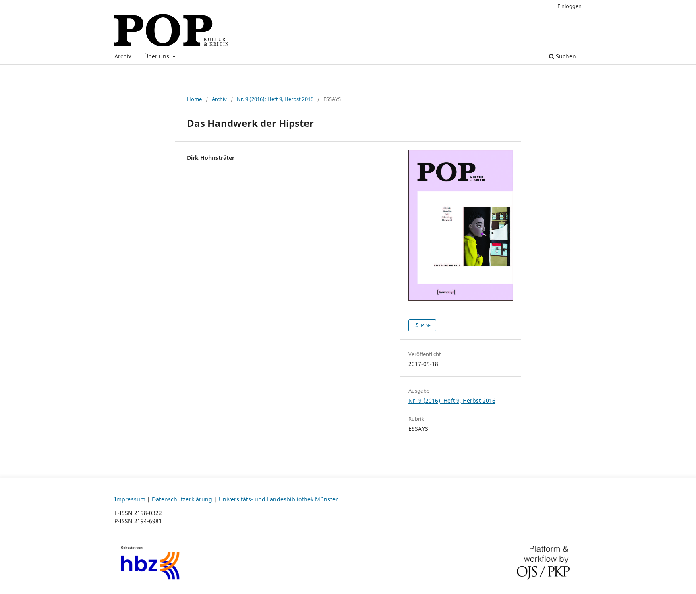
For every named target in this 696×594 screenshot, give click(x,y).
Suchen (565, 56)
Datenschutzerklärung (182, 499)
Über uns (157, 56)
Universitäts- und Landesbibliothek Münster (278, 499)
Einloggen (569, 6)
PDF (425, 325)
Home (194, 99)
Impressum (129, 499)
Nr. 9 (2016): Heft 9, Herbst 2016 (275, 99)
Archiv (122, 56)
